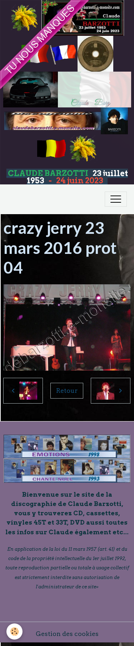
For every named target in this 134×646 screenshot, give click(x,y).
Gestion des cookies (67, 633)
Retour (67, 390)
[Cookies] (14, 631)
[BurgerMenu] (116, 199)
